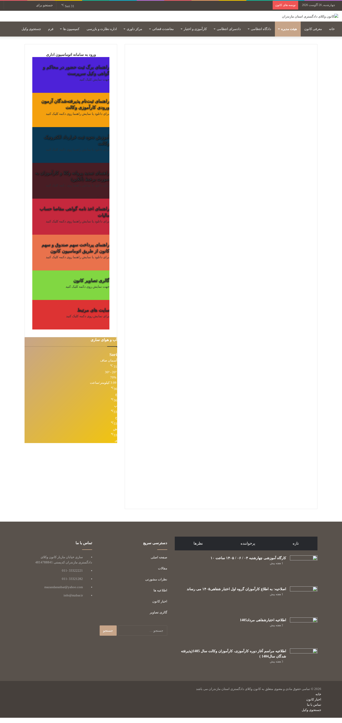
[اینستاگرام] (320, 715)
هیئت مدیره (289, 29)
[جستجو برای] (9, 5)
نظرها (198, 543)
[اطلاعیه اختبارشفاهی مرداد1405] (303, 631)
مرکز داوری (134, 29)
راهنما (105, 90)
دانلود (105, 124)
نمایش (104, 327)
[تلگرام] (316, 715)
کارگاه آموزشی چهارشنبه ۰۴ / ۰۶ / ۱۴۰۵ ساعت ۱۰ (248, 558)
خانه (332, 29)
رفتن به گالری (100, 297)
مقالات (162, 568)
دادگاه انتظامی (261, 29)
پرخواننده (248, 543)
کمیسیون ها (71, 29)
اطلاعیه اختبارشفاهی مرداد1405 (263, 620)
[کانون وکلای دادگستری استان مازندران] (310, 16)
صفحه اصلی (159, 557)
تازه (296, 543)
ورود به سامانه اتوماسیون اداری (71, 54)
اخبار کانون (159, 601)
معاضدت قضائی (163, 29)
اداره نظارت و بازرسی (102, 29)
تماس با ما (314, 704)
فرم (50, 29)
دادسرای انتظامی (229, 29)
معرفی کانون (313, 29)
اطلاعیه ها (160, 590)
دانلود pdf (102, 196)
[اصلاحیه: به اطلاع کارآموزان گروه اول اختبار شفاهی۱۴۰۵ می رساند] (303, 600)
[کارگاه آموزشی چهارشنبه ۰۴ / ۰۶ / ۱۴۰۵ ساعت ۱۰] (303, 569)
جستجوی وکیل (31, 29)
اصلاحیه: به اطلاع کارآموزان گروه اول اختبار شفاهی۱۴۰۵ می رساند (236, 589)
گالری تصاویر (158, 612)
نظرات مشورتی (156, 579)
